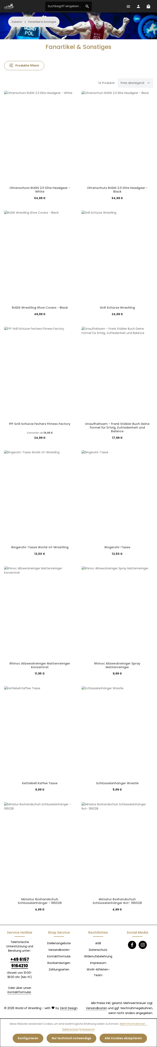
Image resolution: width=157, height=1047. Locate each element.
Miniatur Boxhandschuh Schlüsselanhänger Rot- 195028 (117, 901)
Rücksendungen (58, 963)
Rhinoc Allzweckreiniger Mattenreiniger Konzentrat (40, 665)
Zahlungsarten (59, 969)
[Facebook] (132, 945)
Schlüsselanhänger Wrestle (117, 783)
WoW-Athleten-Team (98, 972)
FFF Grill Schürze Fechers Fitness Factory (40, 424)
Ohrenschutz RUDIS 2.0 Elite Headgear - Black (117, 190)
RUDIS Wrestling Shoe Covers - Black (40, 307)
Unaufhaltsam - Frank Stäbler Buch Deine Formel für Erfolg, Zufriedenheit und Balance (117, 427)
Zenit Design (68, 1008)
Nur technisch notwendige (71, 1038)
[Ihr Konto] (138, 6)
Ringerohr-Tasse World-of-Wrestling (39, 547)
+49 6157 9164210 (19, 962)
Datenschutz (98, 950)
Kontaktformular (19, 992)
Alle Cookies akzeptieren (123, 1038)
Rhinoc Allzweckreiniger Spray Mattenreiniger (117, 665)
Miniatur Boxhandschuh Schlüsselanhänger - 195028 (40, 901)
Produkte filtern (27, 65)
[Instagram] (143, 945)
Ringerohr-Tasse (117, 547)
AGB (98, 943)
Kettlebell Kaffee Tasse (39, 783)
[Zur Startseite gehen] (8, 6)
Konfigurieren (28, 1038)
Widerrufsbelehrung (98, 956)
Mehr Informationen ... (134, 1024)
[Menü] (128, 6)
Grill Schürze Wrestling (117, 307)
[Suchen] (87, 6)
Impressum (98, 963)
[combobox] (64, 6)
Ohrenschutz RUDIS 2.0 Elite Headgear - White (39, 190)
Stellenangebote (59, 943)
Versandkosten (59, 950)
